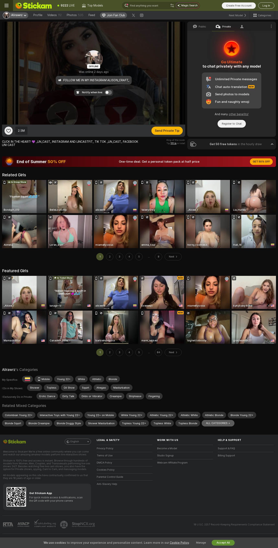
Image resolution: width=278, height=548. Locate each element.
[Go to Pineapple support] (64, 524)
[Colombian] (27, 379)
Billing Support (226, 455)
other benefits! (238, 114)
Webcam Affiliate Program (172, 462)
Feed (91, 15)
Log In (266, 5)
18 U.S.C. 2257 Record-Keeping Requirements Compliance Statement (234, 524)
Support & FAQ (226, 448)
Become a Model (167, 448)
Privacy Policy (105, 448)
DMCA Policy (104, 462)
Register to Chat (232, 123)
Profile (37, 15)
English (74, 441)
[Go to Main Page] (33, 5)
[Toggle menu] (6, 5)
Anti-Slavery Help (107, 484)
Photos (75, 15)
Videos (54, 15)
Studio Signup (165, 455)
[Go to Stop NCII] (84, 524)
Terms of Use (105, 455)
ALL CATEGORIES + (218, 423)
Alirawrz (8, 369)
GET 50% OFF (261, 161)
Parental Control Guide (110, 477)
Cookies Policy (106, 469)
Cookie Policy (179, 542)
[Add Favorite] (8, 131)
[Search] (172, 5)
